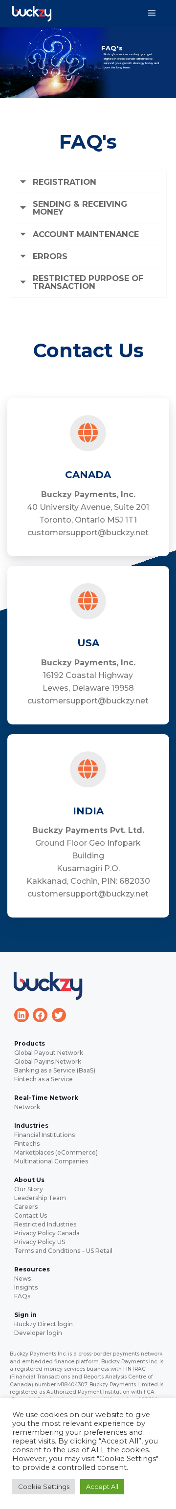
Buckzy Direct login (43, 1324)
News (22, 1278)
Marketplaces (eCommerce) (56, 1152)
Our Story (28, 1189)
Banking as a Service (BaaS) (54, 1070)
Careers (26, 1206)
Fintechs (27, 1143)
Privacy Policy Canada (47, 1233)
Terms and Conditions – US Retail (63, 1250)
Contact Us (30, 1215)
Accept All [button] (102, 1486)
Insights (26, 1287)
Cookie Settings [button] (43, 1486)
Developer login (38, 1332)
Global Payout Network (48, 1052)
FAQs (22, 1296)
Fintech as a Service (43, 1079)
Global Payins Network (47, 1061)
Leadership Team (40, 1198)
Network (27, 1107)
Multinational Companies (51, 1161)
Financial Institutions (44, 1134)
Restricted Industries (45, 1224)
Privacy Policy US (39, 1242)
